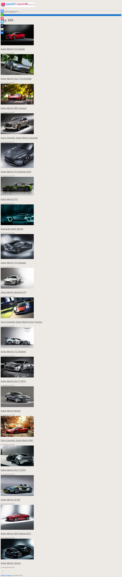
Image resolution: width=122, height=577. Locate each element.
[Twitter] (2, 22)
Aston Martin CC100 (10, 499)
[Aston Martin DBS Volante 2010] (61, 517)
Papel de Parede (6, 575)
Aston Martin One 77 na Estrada (16, 78)
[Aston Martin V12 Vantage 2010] (61, 155)
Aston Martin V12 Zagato (13, 49)
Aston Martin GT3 (9, 199)
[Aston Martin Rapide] (61, 396)
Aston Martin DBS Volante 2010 (16, 533)
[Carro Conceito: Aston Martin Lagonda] (61, 123)
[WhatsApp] (2, 15)
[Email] (2, 29)
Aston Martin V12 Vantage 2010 (16, 171)
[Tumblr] (2, 25)
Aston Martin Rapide (11, 411)
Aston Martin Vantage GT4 (13, 292)
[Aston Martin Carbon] (61, 549)
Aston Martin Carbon (11, 563)
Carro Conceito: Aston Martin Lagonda (19, 138)
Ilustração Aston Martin (12, 229)
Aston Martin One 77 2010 (13, 381)
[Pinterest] (2, 18)
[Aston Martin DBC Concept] (61, 94)
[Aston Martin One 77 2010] (61, 367)
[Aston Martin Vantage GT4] (61, 278)
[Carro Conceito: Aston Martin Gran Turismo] (61, 308)
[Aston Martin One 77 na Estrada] (61, 64)
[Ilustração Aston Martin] (61, 215)
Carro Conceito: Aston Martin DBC (17, 440)
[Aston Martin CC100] (61, 485)
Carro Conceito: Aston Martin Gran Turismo (21, 322)
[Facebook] (2, 11)
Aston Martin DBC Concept (13, 108)
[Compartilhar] (2, 32)
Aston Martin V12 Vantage (13, 263)
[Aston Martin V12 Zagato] (61, 35)
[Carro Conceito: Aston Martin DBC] (61, 426)
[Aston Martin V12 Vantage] (61, 246)
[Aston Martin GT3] (61, 186)
